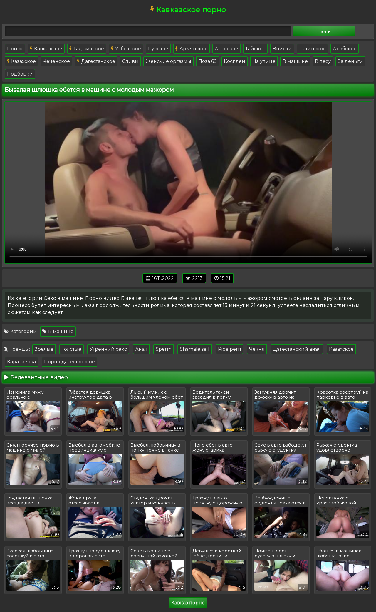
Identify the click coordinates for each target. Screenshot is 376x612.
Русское (158, 48)
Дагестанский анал (297, 349)
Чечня (257, 349)
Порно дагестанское (69, 361)
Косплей (234, 61)
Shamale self (195, 349)
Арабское (345, 48)
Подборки (20, 74)
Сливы (130, 61)
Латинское (312, 48)
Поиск (15, 48)
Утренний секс (108, 349)
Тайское (255, 48)
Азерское (226, 48)
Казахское (23, 61)
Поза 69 (207, 61)
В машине (295, 61)
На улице (264, 61)
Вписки (282, 48)
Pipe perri (229, 349)
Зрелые (44, 349)
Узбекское (127, 48)
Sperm (164, 349)
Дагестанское (97, 61)
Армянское (193, 48)
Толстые (71, 349)
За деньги (350, 61)
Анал (141, 349)
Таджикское (88, 48)
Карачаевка (21, 361)
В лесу (323, 61)
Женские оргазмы (168, 61)
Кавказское (47, 48)
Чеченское (56, 61)
